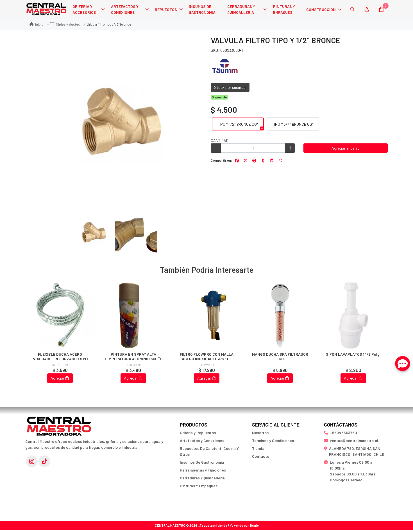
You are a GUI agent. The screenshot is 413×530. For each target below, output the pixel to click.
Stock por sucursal (230, 87)
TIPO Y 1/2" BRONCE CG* (237, 124)
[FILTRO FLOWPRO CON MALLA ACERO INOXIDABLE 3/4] (206, 315)
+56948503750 (343, 432)
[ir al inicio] (59, 423)
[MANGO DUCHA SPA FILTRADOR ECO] (280, 315)
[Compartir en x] (245, 160)
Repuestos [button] (166, 9)
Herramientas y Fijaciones (203, 470)
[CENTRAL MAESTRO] (46, 9)
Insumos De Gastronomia (202, 462)
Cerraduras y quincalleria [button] (241, 9)
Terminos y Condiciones (273, 440)
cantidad (219, 140)
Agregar (58, 378)
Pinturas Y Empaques (198, 485)
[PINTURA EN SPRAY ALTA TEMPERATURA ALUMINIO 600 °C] (133, 315)
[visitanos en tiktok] (44, 461)
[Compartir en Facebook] (237, 160)
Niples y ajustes (68, 24)
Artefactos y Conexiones (202, 440)
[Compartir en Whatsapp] (280, 160)
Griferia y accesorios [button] (84, 9)
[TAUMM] (225, 66)
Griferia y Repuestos (198, 432)
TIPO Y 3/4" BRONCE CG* (293, 124)
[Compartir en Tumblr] (263, 160)
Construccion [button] (321, 9)
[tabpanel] (60, 338)
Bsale (254, 525)
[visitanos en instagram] (32, 461)
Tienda (258, 448)
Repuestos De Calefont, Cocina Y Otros (209, 451)
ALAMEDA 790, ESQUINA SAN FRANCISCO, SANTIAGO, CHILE (356, 451)
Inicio (39, 24)
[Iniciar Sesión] (366, 9)
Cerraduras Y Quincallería (202, 477)
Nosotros (260, 432)
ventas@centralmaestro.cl (354, 440)
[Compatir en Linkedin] (272, 160)
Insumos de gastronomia (202, 9)
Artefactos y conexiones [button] (125, 9)
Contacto (260, 456)
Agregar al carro (346, 148)
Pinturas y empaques (284, 9)
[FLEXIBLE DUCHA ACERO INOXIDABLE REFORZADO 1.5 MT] (60, 315)
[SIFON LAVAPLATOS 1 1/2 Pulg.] (353, 315)
